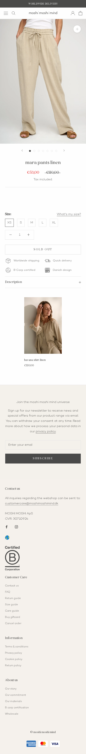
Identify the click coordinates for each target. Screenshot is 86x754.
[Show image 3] (39, 151)
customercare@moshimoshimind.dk (31, 503)
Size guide (11, 604)
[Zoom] (77, 29)
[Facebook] (6, 526)
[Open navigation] (6, 13)
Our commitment (15, 695)
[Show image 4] (43, 151)
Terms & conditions (16, 647)
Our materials (13, 701)
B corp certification (17, 707)
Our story (10, 689)
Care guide (12, 611)
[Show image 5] (47, 151)
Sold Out (43, 249)
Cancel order (13, 623)
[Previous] (22, 150)
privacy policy (46, 431)
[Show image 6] (52, 151)
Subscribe (43, 458)
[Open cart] (80, 13)
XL (54, 222)
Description (13, 282)
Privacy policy (13, 653)
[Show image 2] (34, 151)
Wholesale (11, 714)
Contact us (12, 586)
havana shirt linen (35, 360)
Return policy (13, 665)
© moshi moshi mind (43, 732)
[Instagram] (16, 526)
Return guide (13, 598)
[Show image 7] (56, 151)
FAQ (7, 592)
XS (9, 222)
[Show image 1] (30, 151)
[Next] (64, 150)
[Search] (13, 13)
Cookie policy (13, 659)
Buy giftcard (12, 617)
